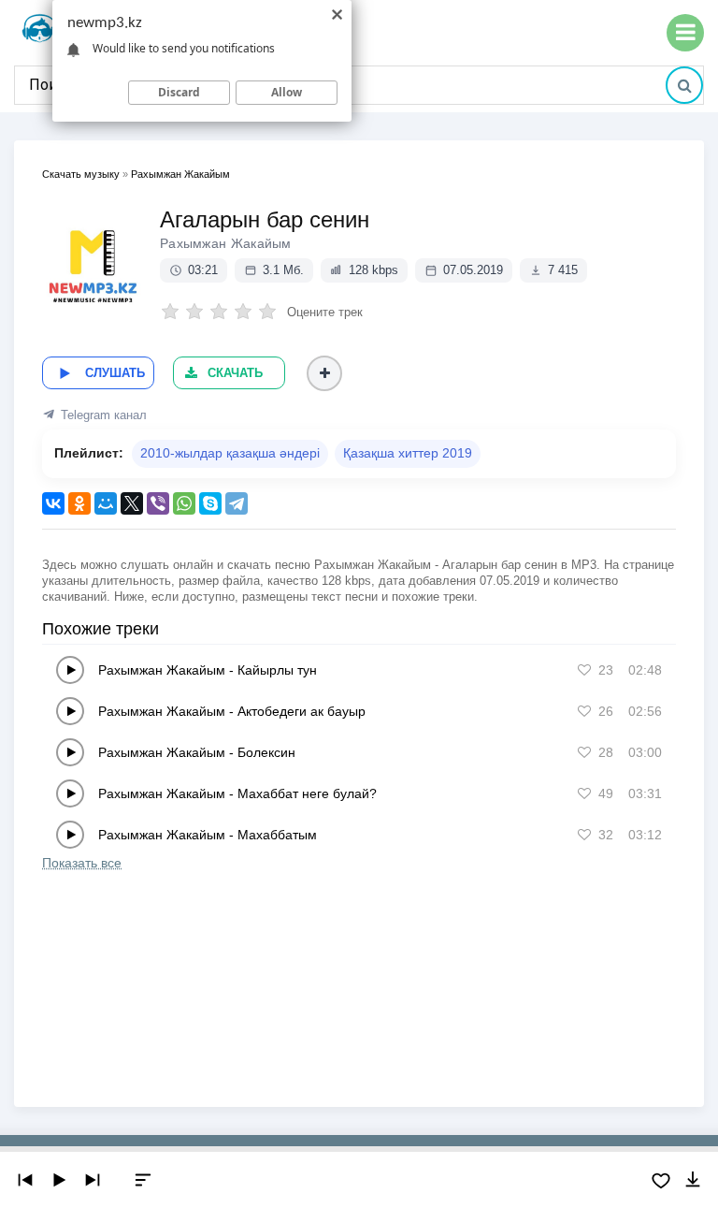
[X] (132, 503)
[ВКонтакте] (53, 503)
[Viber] (158, 503)
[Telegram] (236, 503)
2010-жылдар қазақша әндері (230, 452)
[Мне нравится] (584, 670)
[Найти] (684, 85)
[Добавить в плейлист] (324, 373)
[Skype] (210, 503)
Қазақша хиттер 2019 (407, 452)
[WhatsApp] (184, 503)
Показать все (82, 862)
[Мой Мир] (105, 503)
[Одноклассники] (79, 503)
